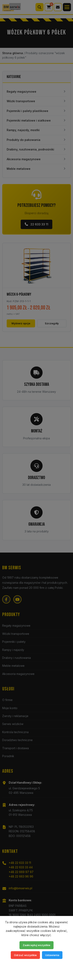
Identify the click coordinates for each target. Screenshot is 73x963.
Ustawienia (52, 955)
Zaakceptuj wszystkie (36, 945)
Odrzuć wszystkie (25, 955)
